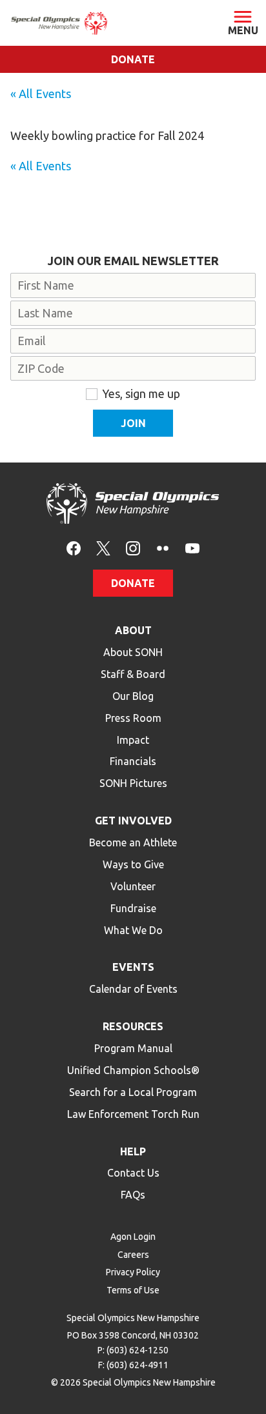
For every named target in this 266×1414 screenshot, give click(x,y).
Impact (133, 740)
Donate (133, 59)
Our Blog (133, 696)
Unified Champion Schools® (133, 1070)
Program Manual (133, 1048)
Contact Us (133, 1173)
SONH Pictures (133, 783)
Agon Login (133, 1236)
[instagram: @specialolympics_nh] (133, 547)
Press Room (133, 718)
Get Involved (133, 820)
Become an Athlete (133, 842)
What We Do (133, 930)
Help (133, 1151)
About (133, 630)
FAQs (133, 1194)
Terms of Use (133, 1290)
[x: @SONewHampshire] (103, 547)
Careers (133, 1255)
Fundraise (133, 908)
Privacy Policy (133, 1272)
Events (133, 967)
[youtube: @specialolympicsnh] (192, 547)
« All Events (40, 93)
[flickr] (163, 547)
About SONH (133, 652)
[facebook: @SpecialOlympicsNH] (73, 547)
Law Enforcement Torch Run (133, 1114)
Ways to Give (133, 864)
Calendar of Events (133, 989)
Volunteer (133, 886)
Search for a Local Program (133, 1092)
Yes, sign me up (141, 393)
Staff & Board (133, 674)
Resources (133, 1026)
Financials (133, 761)
